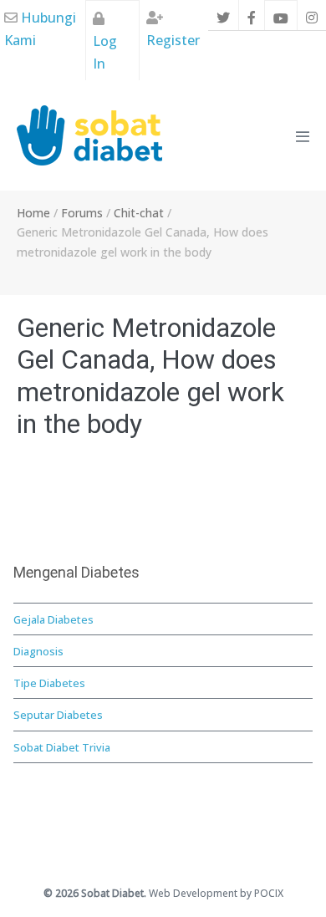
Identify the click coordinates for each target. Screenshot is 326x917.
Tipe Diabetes (49, 682)
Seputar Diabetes (58, 714)
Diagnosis (38, 651)
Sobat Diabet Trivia (61, 747)
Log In (105, 52)
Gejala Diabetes (53, 619)
